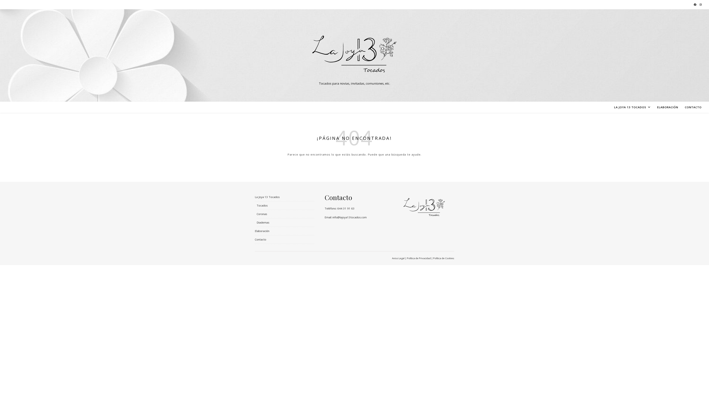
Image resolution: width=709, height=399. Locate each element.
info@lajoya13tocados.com (350, 217)
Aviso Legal (398, 258)
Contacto (693, 107)
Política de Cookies (443, 258)
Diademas (263, 222)
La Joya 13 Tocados (630, 107)
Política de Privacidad (419, 258)
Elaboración (667, 107)
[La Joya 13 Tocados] (354, 52)
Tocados (262, 205)
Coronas (262, 214)
